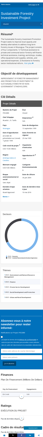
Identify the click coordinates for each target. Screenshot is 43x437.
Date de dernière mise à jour (31, 188)
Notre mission (5, 4)
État (24, 110)
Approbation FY (29, 155)
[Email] (4, 435)
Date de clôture (28, 174)
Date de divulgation (30, 125)
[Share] (21, 435)
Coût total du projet (11, 145)
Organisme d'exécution (27, 146)
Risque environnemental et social (11, 176)
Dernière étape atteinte (9, 188)
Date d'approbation (10, 133)
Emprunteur (27, 117)
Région (5, 155)
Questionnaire (33, 428)
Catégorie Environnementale (29, 166)
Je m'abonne (9, 363)
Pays (5, 125)
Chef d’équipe (8, 117)
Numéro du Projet (10, 110)
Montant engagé (9, 165)
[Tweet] (13, 435)
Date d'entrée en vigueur (29, 134)
